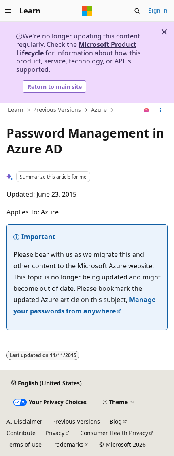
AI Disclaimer (24, 421)
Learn (15, 110)
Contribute (21, 433)
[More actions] (160, 110)
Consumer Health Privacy (114, 433)
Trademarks (67, 444)
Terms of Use (24, 444)
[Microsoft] (87, 11)
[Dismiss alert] (164, 31)
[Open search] (137, 11)
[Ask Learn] (146, 110)
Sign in (158, 10)
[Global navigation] (8, 11)
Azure (99, 110)
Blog (116, 421)
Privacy (54, 433)
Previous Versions (57, 110)
